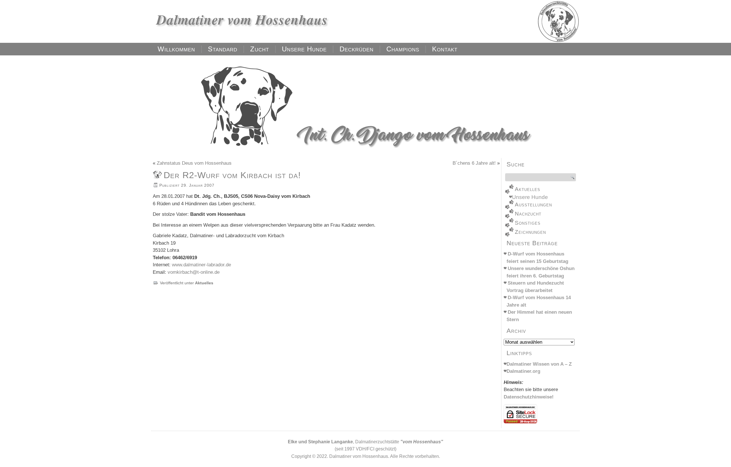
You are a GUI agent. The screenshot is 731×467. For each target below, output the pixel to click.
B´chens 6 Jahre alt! (474, 163)
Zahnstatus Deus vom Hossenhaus (194, 163)
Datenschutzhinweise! (529, 397)
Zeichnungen (530, 232)
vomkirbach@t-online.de (194, 272)
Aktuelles (204, 283)
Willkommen (176, 49)
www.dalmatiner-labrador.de (201, 264)
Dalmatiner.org (523, 371)
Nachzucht (528, 214)
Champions (402, 49)
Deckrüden (356, 49)
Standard (222, 49)
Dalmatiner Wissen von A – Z (539, 364)
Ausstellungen (533, 205)
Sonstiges (528, 223)
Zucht (259, 49)
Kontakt (444, 49)
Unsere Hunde (304, 49)
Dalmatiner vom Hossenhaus (242, 19)
